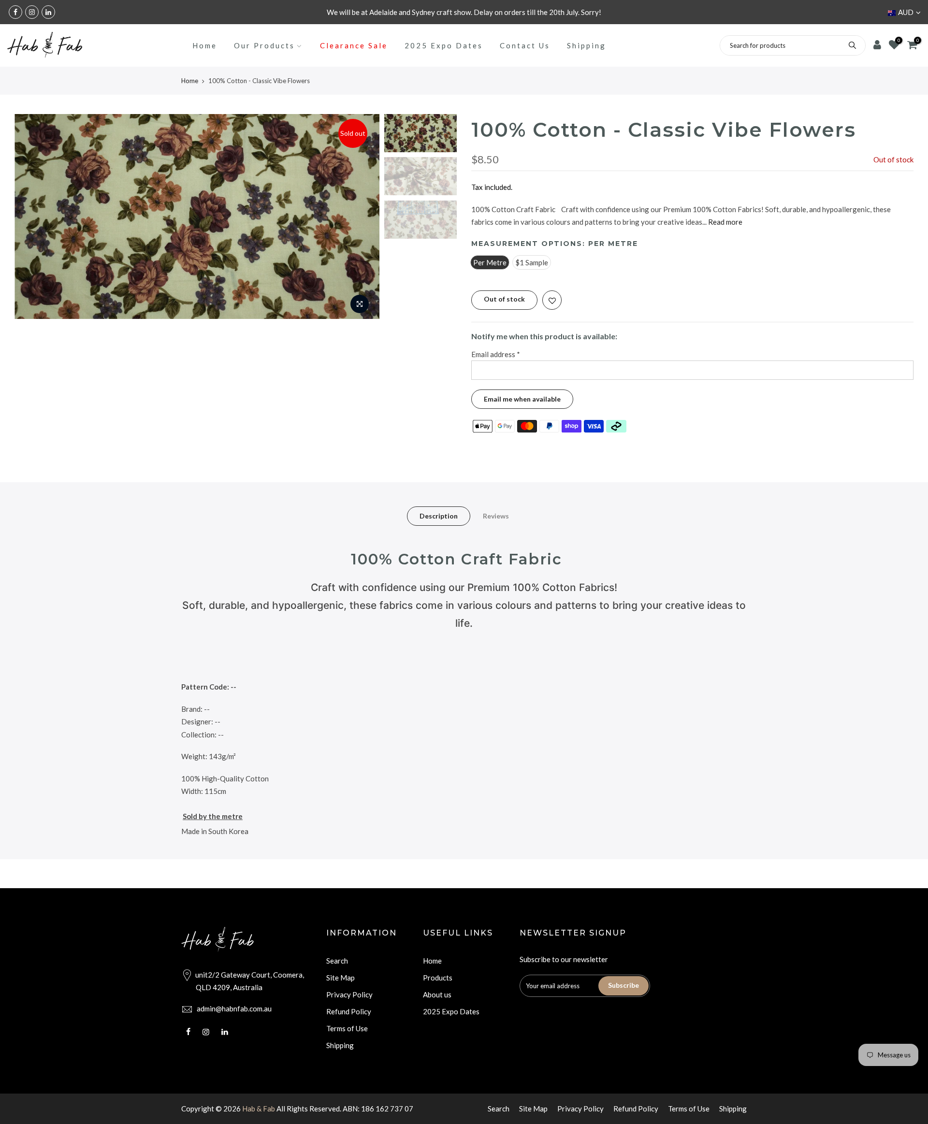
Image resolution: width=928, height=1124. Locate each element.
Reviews (496, 516)
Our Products (264, 45)
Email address (495, 354)
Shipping (586, 45)
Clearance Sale (354, 45)
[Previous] (31, 216)
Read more (724, 222)
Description (439, 516)
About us (437, 994)
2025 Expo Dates (444, 45)
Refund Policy (348, 1011)
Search (337, 960)
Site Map (340, 977)
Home (204, 45)
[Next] (362, 216)
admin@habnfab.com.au (234, 1008)
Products (437, 977)
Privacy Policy (349, 994)
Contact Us (525, 45)
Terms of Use (347, 1028)
